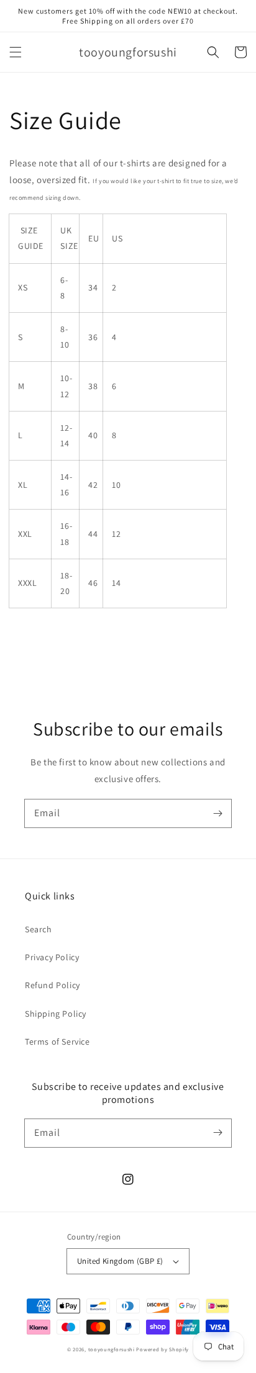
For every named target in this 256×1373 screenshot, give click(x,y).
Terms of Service (57, 1041)
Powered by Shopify (162, 1349)
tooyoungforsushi (111, 1349)
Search (38, 929)
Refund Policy (52, 985)
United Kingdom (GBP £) (120, 1261)
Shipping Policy (55, 1013)
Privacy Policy (52, 957)
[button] (15, 52)
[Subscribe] (217, 813)
